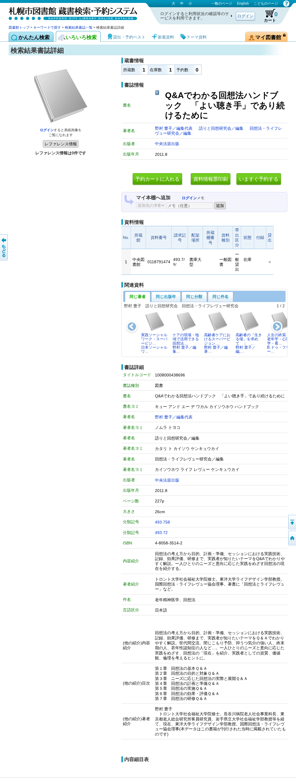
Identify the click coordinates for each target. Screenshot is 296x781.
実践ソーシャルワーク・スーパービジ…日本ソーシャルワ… (154, 343)
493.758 (162, 522)
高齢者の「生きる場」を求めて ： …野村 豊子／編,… (249, 343)
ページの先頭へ (291, 522)
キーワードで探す (47, 27)
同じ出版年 (166, 296)
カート (271, 17)
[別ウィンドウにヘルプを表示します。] (286, 3)
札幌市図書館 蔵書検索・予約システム (69, 12)
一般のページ (221, 3)
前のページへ (4, 247)
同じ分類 (194, 296)
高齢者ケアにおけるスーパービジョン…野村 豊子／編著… (217, 343)
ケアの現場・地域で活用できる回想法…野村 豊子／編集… (186, 343)
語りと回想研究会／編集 (222, 128)
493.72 (161, 532)
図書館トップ (19, 27)
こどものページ (266, 3)
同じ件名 (220, 296)
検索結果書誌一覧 (78, 27)
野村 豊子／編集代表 (174, 128)
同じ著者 (138, 296)
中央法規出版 (167, 143)
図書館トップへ (291, 538)
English (243, 3)
